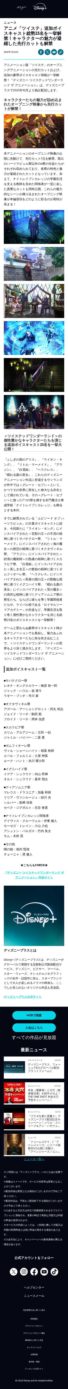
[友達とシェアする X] (47, 52)
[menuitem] (21, 7)
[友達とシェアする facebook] (41, 52)
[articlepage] (15, 1077)
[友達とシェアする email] (54, 52)
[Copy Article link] (60, 52)
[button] (34, 1015)
